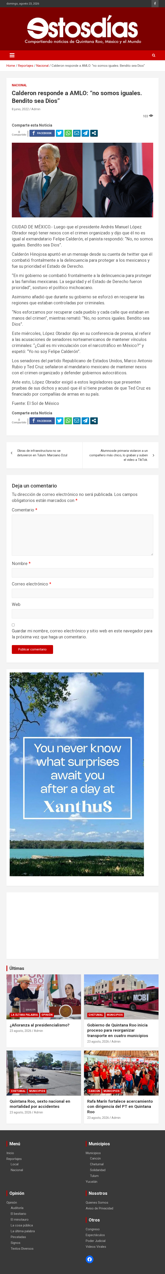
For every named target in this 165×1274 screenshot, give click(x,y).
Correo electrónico (31, 584)
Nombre (21, 563)
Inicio (10, 1153)
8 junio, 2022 (20, 109)
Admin (35, 109)
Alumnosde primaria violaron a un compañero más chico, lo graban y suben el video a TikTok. (118, 455)
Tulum (94, 1176)
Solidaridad (97, 1170)
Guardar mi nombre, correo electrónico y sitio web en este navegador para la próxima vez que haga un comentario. (82, 633)
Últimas (16, 968)
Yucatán (91, 1182)
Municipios (115, 1014)
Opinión (47, 1014)
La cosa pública (22, 1225)
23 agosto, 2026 (20, 1031)
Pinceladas (18, 1237)
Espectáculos (95, 1235)
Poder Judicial (95, 1241)
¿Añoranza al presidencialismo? (39, 1025)
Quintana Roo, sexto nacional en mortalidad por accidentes (40, 1104)
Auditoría (17, 1208)
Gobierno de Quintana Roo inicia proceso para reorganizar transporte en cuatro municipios (117, 1030)
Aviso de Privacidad (99, 1208)
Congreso (93, 1229)
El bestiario (18, 1214)
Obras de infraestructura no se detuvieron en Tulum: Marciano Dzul (42, 453)
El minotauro (20, 1219)
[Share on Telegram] (85, 133)
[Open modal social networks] (94, 133)
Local (14, 1164)
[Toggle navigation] (12, 55)
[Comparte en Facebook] (42, 133)
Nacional (19, 85)
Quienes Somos (97, 1202)
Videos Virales (96, 1247)
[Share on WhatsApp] (68, 133)
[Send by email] (77, 133)
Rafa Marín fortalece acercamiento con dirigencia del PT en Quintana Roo (120, 1106)
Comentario (24, 509)
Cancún (94, 1091)
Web (16, 604)
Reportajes (14, 1159)
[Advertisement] (82, 926)
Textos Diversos (22, 1249)
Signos (15, 1243)
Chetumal (96, 1014)
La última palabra (24, 1014)
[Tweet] (59, 133)
